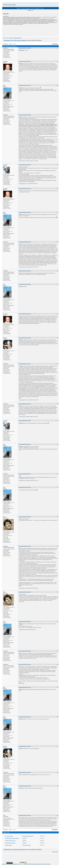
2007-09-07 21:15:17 (27, 363)
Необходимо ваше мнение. (10, 842)
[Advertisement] (20, 28)
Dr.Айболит (5, 48)
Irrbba (7, 537)
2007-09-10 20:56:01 (27, 772)
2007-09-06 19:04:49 (27, 212)
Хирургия (24, 838)
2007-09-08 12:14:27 (27, 473)
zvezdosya (5, 61)
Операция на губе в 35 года (10, 840)
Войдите (10, 37)
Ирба (4, 516)
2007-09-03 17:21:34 (27, 85)
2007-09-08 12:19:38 (27, 487)
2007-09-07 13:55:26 (27, 313)
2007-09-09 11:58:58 (27, 687)
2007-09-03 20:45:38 (27, 114)
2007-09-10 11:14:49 (27, 716)
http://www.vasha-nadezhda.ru (39, 385)
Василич (5, 337)
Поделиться (21, 61)
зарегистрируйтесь (17, 37)
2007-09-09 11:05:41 (27, 664)
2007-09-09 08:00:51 (27, 621)
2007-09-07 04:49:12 (27, 284)
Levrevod (5, 164)
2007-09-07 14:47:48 (27, 337)
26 (14, 44)
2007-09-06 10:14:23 (27, 188)
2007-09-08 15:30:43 (27, 546)
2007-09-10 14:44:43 (27, 746)
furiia (4, 85)
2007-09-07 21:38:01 (27, 420)
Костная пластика (8, 845)
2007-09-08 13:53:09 (27, 516)
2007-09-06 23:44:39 (27, 241)
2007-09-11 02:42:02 (27, 785)
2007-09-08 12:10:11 (27, 444)
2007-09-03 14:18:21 (27, 61)
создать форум (55, 851)
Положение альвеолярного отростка (12, 838)
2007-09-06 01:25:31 (27, 164)
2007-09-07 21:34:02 (27, 403)
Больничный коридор (27, 845)
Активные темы (30, 10)
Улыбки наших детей (8, 40)
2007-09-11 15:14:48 (27, 815)
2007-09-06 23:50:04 (27, 270)
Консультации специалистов (20, 40)
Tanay (4, 815)
